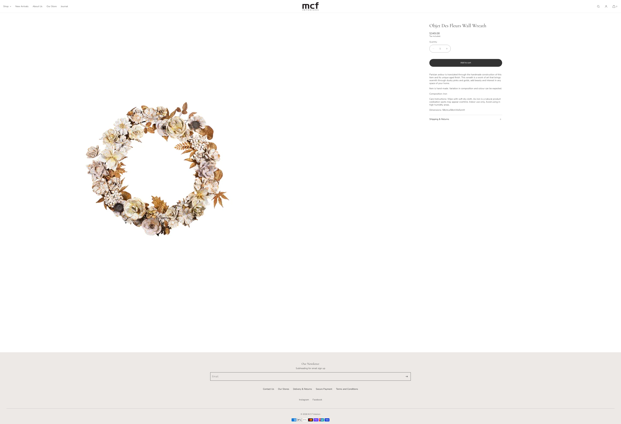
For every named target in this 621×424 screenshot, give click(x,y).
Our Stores (283, 389)
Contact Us (268, 389)
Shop (6, 6)
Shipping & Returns (439, 119)
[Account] (606, 6)
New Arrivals (21, 6)
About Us (37, 6)
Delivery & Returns (302, 389)
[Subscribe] (407, 376)
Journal (64, 6)
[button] (598, 6)
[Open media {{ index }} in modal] (155, 168)
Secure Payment (324, 389)
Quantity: (433, 42)
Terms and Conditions (347, 389)
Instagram (304, 399)
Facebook (317, 399)
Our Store (52, 6)
